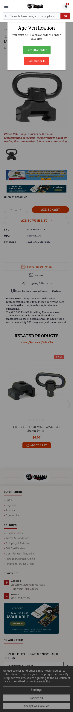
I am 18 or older (36, 50)
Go (65, 16)
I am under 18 (36, 61)
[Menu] (6, 6)
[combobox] (35, 16)
